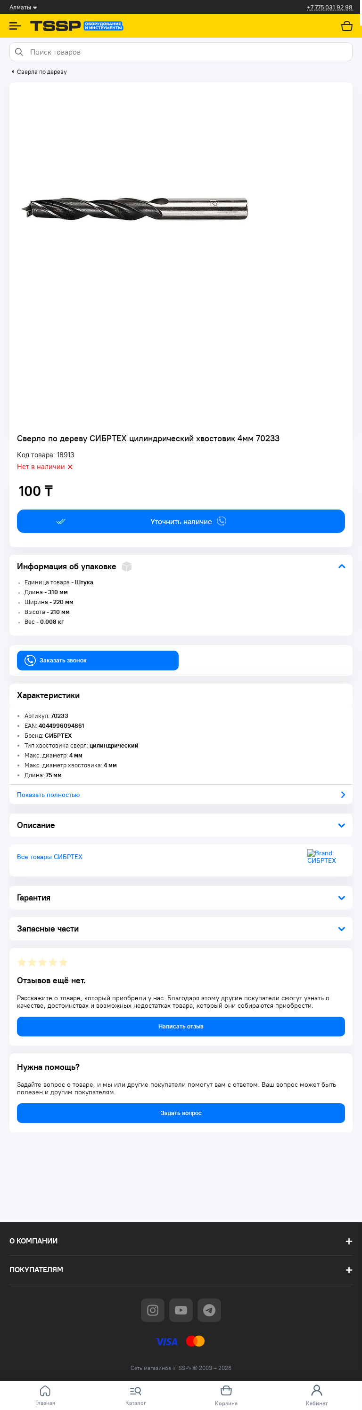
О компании (33, 1241)
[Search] (18, 52)
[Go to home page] (76, 26)
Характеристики (48, 695)
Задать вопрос (181, 1113)
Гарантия (33, 897)
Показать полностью (48, 794)
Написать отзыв (181, 1026)
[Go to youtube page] (181, 1310)
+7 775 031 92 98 (330, 7)
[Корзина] (346, 25)
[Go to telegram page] (209, 1310)
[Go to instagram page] (153, 1310)
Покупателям (36, 1270)
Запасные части (48, 928)
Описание (36, 825)
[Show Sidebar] (15, 25)
